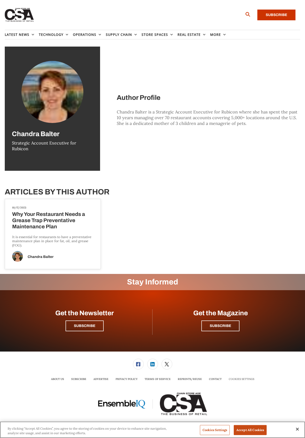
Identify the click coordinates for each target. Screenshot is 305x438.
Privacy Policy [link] (126, 379)
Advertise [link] (100, 379)
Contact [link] (215, 379)
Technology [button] (51, 34)
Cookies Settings (241, 379)
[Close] (297, 429)
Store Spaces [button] (155, 34)
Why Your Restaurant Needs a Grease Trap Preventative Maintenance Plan (48, 220)
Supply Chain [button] (119, 34)
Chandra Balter (41, 257)
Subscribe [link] (78, 379)
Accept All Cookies (250, 430)
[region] (152, 430)
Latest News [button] (17, 34)
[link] (138, 364)
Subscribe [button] (84, 326)
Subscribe (276, 15)
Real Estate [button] (189, 34)
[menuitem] (22, 34)
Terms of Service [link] (158, 379)
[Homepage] (19, 15)
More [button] (215, 34)
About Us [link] (57, 379)
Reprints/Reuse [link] (190, 379)
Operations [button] (84, 34)
